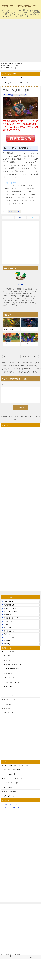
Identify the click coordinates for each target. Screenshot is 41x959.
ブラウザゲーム (8, 83)
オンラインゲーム (9, 78)
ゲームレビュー (8, 704)
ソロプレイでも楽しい (11, 608)
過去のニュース (8, 713)
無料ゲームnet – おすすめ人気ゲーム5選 (16, 765)
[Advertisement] (20, 40)
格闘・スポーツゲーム (12, 682)
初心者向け (7, 614)
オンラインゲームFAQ (11, 804)
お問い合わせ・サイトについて (13, 796)
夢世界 (24, 329)
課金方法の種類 (8, 787)
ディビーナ (7, 344)
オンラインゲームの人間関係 (12, 769)
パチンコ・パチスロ (10, 699)
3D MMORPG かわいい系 (10, 95)
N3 (4, 356)
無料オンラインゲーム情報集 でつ (19, 5)
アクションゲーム (24, 83)
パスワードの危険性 (10, 774)
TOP (15, 63)
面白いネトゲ (8, 602)
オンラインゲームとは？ (11, 783)
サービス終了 (22, 95)
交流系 (6, 624)
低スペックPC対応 (10, 611)
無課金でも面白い (10, 605)
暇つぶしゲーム (9, 631)
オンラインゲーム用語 (10, 791)
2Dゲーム (7, 640)
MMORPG (22, 78)
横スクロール (8, 627)
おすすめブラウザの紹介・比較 (13, 778)
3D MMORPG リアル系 (13, 669)
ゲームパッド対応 (10, 637)
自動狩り (7, 634)
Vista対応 (7, 644)
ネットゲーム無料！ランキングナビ (15, 808)
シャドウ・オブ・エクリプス (29, 356)
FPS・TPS (9, 686)
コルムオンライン (8, 329)
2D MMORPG (10, 673)
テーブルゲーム (8, 695)
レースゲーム (10, 691)
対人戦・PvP (8, 621)
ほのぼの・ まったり (14, 211)
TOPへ (30, 957)
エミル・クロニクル (27, 344)
